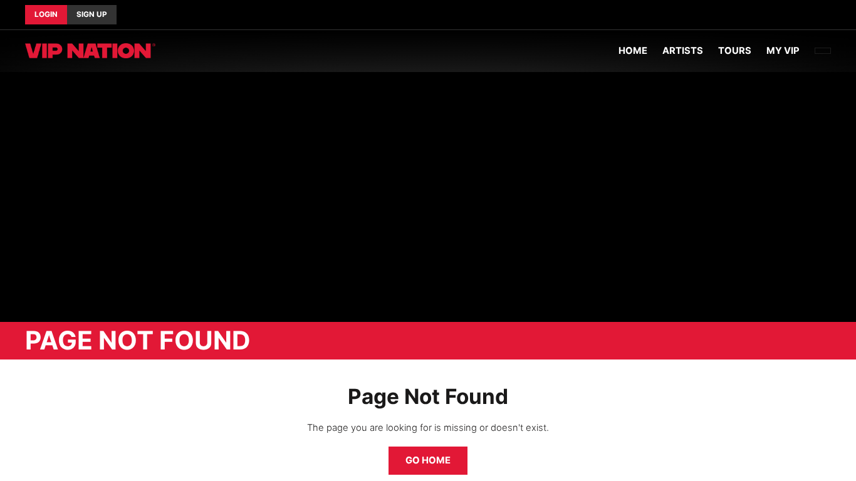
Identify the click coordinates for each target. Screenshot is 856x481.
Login (46, 14)
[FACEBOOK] (811, 15)
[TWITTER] (821, 15)
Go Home (428, 460)
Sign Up (91, 14)
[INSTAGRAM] (831, 15)
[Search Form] (823, 51)
